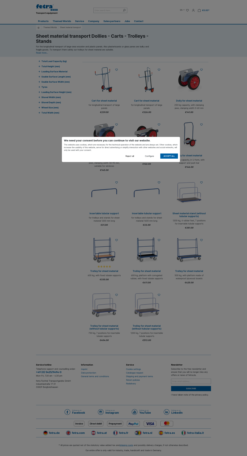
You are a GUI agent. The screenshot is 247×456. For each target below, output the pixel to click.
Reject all (129, 156)
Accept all (169, 156)
